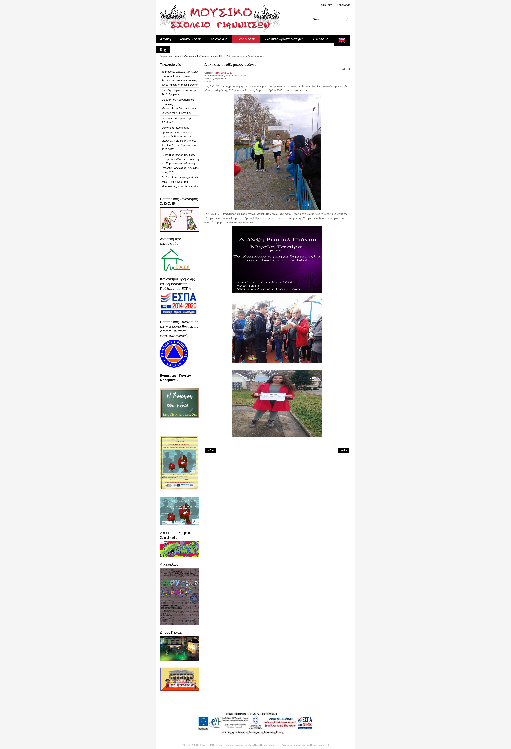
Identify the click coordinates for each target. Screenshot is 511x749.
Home (176, 56)
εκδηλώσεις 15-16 (223, 73)
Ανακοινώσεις (191, 38)
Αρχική (165, 38)
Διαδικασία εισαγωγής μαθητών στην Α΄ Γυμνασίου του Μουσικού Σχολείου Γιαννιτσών (180, 182)
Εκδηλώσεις (246, 38)
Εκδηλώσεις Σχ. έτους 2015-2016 (213, 56)
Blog (163, 49)
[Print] (343, 69)
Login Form (326, 5)
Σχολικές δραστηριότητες (284, 38)
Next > (344, 450)
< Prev (211, 450)
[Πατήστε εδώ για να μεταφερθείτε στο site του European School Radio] (180, 556)
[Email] (348, 69)
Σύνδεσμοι (321, 38)
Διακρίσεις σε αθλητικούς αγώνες (230, 64)
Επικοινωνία (343, 5)
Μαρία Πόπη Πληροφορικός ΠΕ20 (264, 745)
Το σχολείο (219, 38)
